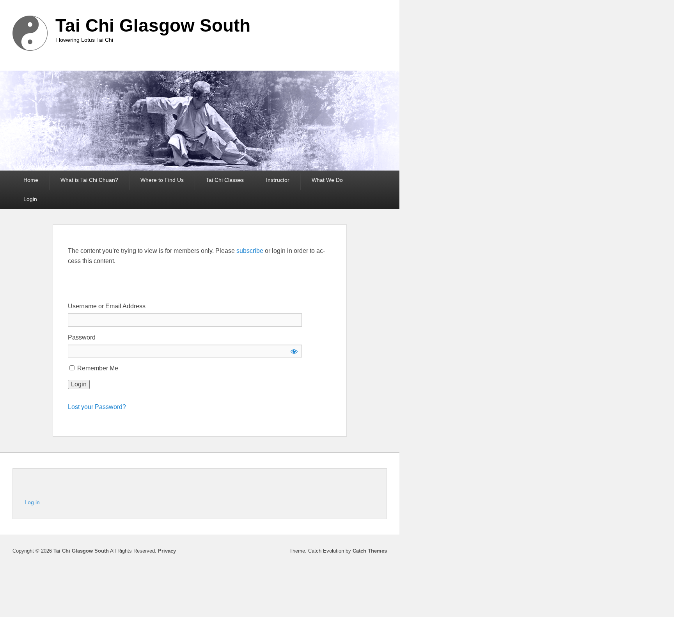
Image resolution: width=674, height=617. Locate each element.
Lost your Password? (97, 407)
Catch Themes (370, 551)
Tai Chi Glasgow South (152, 25)
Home (30, 180)
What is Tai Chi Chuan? (89, 180)
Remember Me (97, 368)
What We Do (327, 180)
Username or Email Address (106, 306)
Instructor (277, 180)
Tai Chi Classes (225, 180)
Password (82, 337)
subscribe (249, 250)
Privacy (167, 551)
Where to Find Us (162, 180)
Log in (32, 502)
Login (30, 199)
